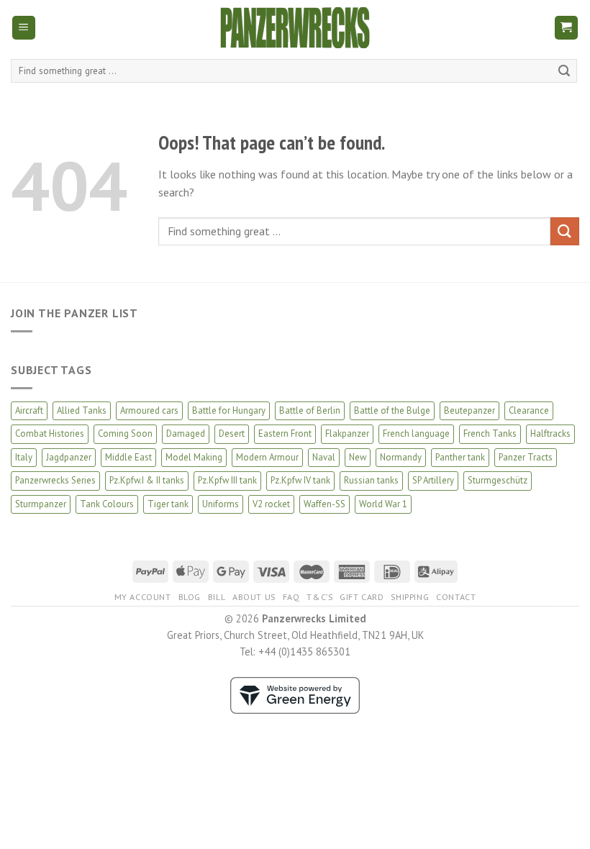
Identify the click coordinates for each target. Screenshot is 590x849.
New (357, 457)
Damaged (185, 433)
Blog (189, 596)
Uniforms (220, 504)
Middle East (128, 457)
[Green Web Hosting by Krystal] (295, 694)
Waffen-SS (324, 504)
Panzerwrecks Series (55, 480)
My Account (142, 596)
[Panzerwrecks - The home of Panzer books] (295, 27)
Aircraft (29, 410)
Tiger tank (168, 504)
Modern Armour (267, 457)
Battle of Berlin (309, 410)
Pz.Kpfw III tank (227, 480)
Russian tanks (371, 480)
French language (416, 433)
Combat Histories (49, 433)
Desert (232, 433)
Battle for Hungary (229, 410)
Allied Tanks (81, 410)
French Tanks (490, 433)
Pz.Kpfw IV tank (300, 480)
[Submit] (564, 71)
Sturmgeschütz (497, 480)
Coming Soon (125, 433)
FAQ (291, 596)
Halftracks (550, 433)
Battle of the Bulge (392, 410)
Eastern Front (285, 433)
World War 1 (383, 504)
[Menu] (24, 28)
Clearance (529, 410)
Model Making (193, 457)
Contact (456, 596)
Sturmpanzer (40, 504)
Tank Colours (107, 504)
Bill (216, 596)
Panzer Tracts (526, 457)
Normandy (401, 457)
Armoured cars (149, 410)
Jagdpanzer (68, 457)
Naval (323, 457)
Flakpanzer (347, 433)
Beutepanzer (469, 410)
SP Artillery (433, 480)
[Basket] (566, 28)
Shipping (410, 596)
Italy (23, 457)
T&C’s (319, 596)
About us (254, 596)
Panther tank (460, 457)
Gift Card (362, 596)
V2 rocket (271, 504)
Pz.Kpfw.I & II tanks (146, 480)
